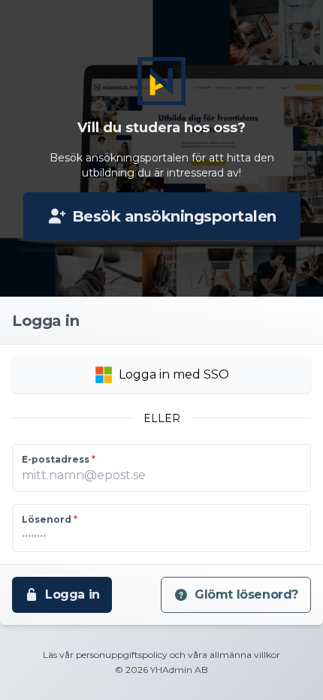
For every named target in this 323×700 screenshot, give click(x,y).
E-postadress (58, 459)
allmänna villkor (245, 654)
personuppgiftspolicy (122, 654)
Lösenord (49, 519)
